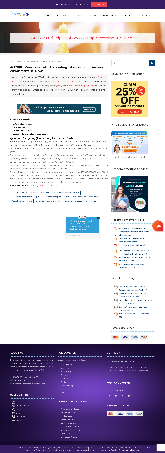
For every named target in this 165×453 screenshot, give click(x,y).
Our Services (62, 15)
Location (143, 15)
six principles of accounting (75, 201)
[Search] (152, 63)
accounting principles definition (56, 197)
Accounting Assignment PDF (66, 193)
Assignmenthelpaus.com (62, 81)
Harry (18, 62)
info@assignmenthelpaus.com (122, 361)
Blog (17, 413)
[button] (158, 226)
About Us (126, 15)
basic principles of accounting (85, 197)
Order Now (109, 15)
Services (19, 402)
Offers (18, 409)
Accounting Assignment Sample (42, 185)
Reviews (19, 420)
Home (47, 15)
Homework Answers (55, 62)
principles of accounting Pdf (48, 201)
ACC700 (14, 193)
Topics (93, 201)
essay (59, 86)
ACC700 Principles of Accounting (36, 193)
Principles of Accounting (21, 201)
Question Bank (22, 406)
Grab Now (99, 4)
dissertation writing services (80, 86)
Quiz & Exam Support (87, 15)
